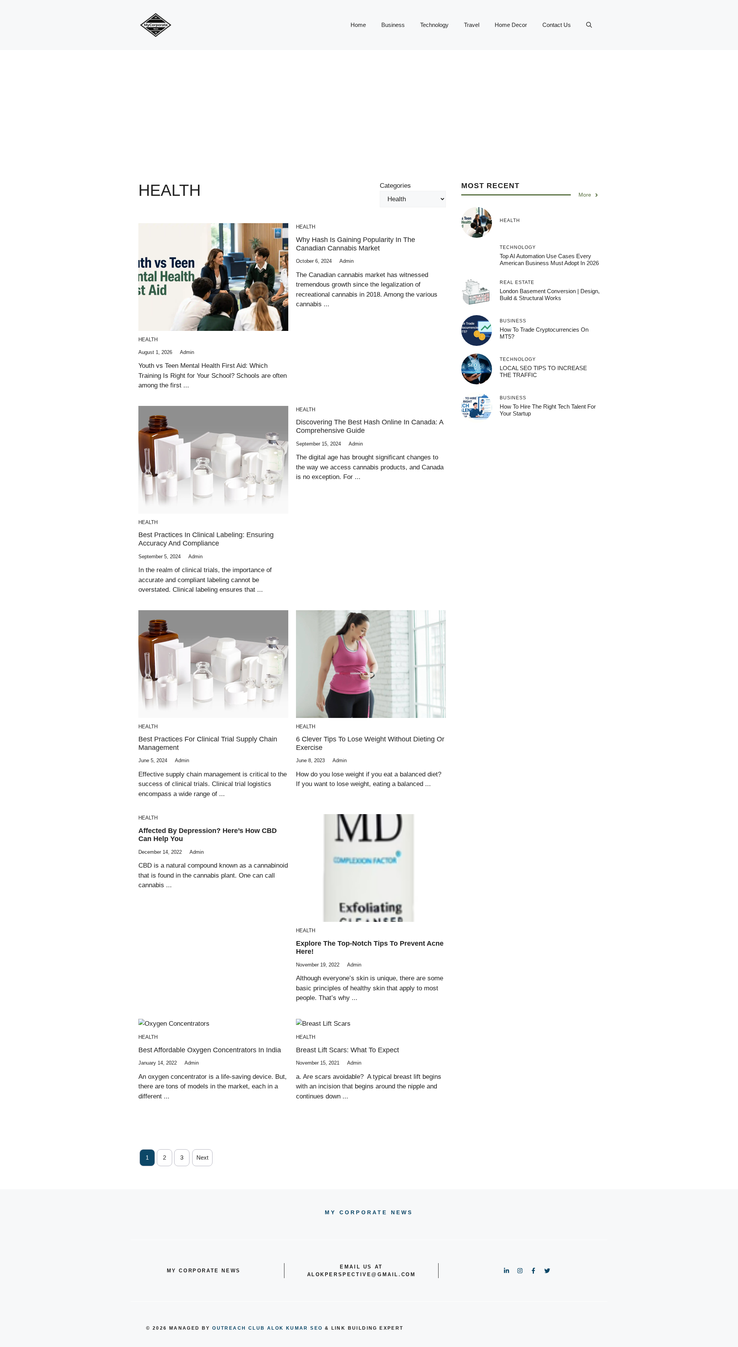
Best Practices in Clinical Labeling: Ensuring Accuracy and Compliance (206, 539)
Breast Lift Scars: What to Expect (347, 1050)
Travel (471, 25)
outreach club (238, 1328)
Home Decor (511, 25)
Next (202, 1157)
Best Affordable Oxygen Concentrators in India (209, 1050)
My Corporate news (369, 1212)
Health (148, 339)
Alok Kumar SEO (295, 1328)
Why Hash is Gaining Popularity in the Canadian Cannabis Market (355, 244)
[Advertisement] (369, 108)
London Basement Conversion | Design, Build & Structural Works (550, 294)
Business (393, 25)
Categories (395, 185)
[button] (589, 25)
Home (358, 25)
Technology (434, 25)
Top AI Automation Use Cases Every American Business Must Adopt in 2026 (549, 260)
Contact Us (556, 25)
